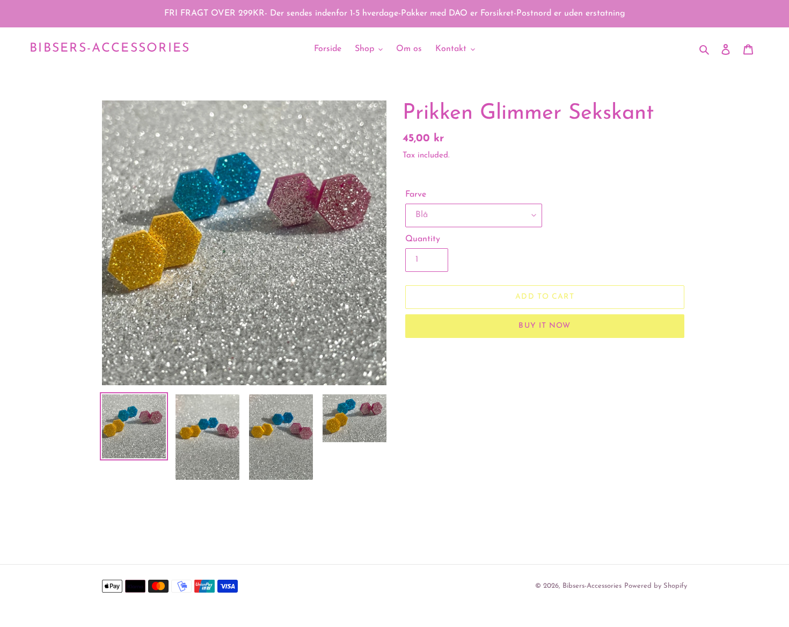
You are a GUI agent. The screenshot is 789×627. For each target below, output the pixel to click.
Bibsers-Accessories (110, 48)
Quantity (422, 239)
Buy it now (544, 326)
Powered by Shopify (655, 585)
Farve (415, 194)
